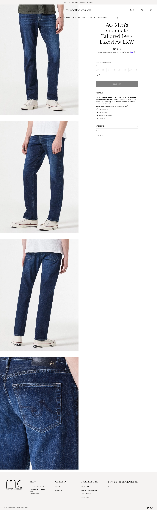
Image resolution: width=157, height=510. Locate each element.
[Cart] (151, 10)
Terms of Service (86, 494)
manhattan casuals (14, 507)
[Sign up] (150, 487)
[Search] (142, 10)
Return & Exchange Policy (89, 490)
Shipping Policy (85, 487)
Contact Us (58, 490)
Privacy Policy (85, 497)
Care (98, 131)
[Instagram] (151, 507)
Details (99, 93)
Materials (101, 126)
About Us (58, 487)
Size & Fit (100, 136)
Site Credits (24, 507)
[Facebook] (147, 507)
